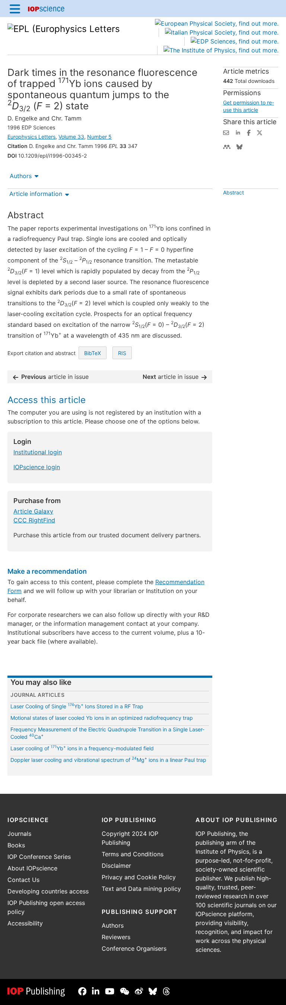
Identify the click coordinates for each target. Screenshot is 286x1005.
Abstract (233, 192)
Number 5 (99, 136)
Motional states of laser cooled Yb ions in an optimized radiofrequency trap (101, 718)
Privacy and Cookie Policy (139, 877)
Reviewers (116, 937)
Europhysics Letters (31, 136)
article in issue (55, 376)
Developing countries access (48, 891)
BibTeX (92, 353)
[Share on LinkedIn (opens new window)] (238, 132)
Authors (21, 176)
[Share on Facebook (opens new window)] (249, 132)
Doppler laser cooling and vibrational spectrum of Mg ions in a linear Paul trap (108, 760)
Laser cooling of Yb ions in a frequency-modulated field (82, 748)
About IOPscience (32, 868)
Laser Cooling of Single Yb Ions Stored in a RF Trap (76, 706)
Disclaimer (116, 865)
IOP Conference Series (39, 856)
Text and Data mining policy (141, 888)
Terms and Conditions (132, 854)
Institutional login (37, 452)
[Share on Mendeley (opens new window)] (227, 146)
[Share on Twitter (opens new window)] (260, 132)
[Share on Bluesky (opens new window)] (239, 146)
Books (16, 845)
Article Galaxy (33, 511)
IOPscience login (36, 467)
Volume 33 (71, 136)
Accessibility (25, 923)
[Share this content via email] (226, 132)
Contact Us (23, 879)
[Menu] (14, 8)
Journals (19, 833)
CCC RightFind (34, 520)
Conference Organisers (134, 948)
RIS (122, 353)
